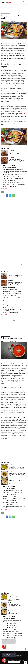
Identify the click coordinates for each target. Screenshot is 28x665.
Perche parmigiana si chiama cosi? (12, 293)
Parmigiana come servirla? (10, 289)
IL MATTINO (22, 655)
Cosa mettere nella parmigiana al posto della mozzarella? (15, 171)
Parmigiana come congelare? (10, 180)
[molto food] (6, 2)
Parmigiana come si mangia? (10, 312)
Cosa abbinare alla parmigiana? (11, 176)
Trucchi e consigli (8, 165)
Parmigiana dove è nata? (9, 295)
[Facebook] (7, 195)
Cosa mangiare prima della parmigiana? (13, 169)
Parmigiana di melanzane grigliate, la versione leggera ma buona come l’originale (17, 160)
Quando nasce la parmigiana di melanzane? (14, 174)
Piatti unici (12, 150)
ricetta (23, 113)
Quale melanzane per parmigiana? (12, 291)
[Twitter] (10, 195)
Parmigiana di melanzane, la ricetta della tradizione (16, 152)
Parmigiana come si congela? (10, 186)
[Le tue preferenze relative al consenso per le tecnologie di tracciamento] (25, 662)
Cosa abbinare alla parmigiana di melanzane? (15, 184)
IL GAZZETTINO (18, 656)
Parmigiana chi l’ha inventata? (11, 182)
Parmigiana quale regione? (10, 307)
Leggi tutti (4, 188)
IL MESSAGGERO (16, 655)
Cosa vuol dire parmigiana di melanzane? (14, 178)
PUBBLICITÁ (21, 658)
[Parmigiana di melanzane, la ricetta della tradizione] (4, 153)
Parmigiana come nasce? (9, 167)
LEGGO (16, 658)
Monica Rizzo (6, 21)
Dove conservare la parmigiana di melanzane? (12, 309)
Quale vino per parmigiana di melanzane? (10, 301)
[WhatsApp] (13, 195)
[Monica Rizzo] (2, 21)
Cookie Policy (17, 661)
